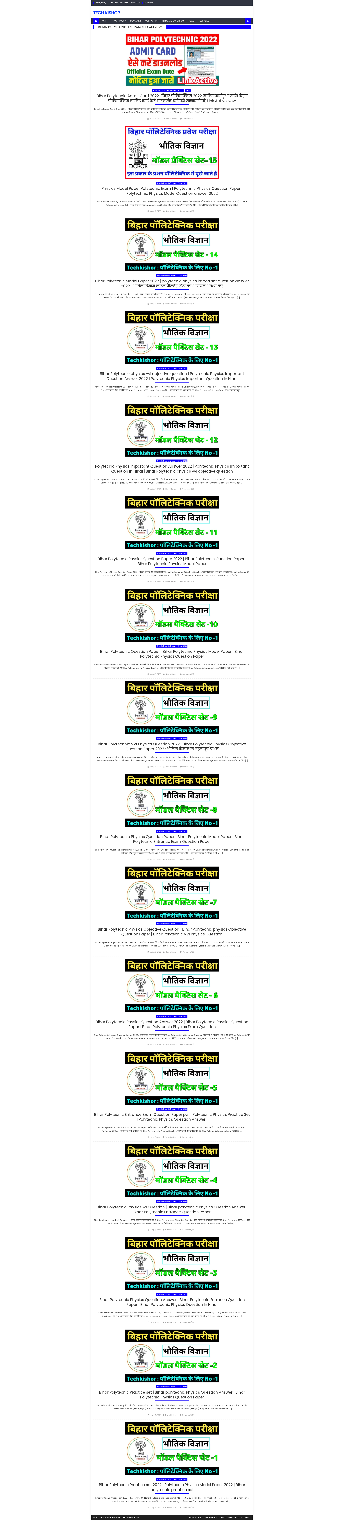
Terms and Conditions (118, 3)
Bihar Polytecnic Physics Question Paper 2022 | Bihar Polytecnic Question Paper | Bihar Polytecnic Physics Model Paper (172, 561)
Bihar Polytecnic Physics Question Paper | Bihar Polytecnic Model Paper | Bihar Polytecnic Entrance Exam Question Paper (172, 839)
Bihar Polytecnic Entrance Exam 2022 (168, 90)
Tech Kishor (106, 13)
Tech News (204, 21)
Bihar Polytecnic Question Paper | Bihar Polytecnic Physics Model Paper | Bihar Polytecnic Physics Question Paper (172, 654)
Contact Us (136, 3)
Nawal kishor (171, 118)
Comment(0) (188, 118)
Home (103, 21)
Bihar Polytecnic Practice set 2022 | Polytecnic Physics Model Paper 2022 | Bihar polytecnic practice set (172, 1487)
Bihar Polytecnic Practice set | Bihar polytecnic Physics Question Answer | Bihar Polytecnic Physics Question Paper (172, 1395)
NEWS (191, 21)
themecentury (133, 1517)
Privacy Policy (100, 3)
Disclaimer (148, 3)
